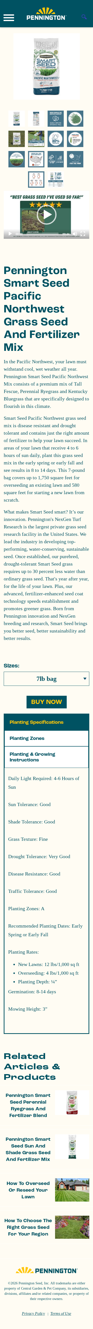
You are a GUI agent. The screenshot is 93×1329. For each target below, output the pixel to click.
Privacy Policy (33, 1313)
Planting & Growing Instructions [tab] (32, 757)
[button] (47, 215)
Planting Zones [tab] (27, 738)
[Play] (10, 233)
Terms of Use (60, 1313)
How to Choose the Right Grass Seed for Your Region (28, 1227)
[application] (46, 215)
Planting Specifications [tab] (36, 722)
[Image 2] (46, 13)
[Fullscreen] (82, 233)
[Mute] (74, 233)
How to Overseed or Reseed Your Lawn (28, 1190)
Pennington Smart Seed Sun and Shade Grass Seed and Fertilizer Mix (28, 1149)
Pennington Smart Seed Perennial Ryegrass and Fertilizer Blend (28, 1105)
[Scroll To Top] (80, 1322)
